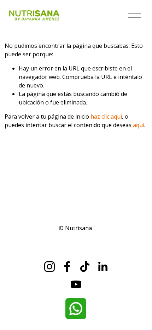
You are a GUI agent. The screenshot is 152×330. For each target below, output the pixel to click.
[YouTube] (76, 284)
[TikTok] (84, 266)
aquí (138, 125)
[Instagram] (49, 266)
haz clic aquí (106, 116)
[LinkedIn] (102, 266)
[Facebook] (67, 266)
